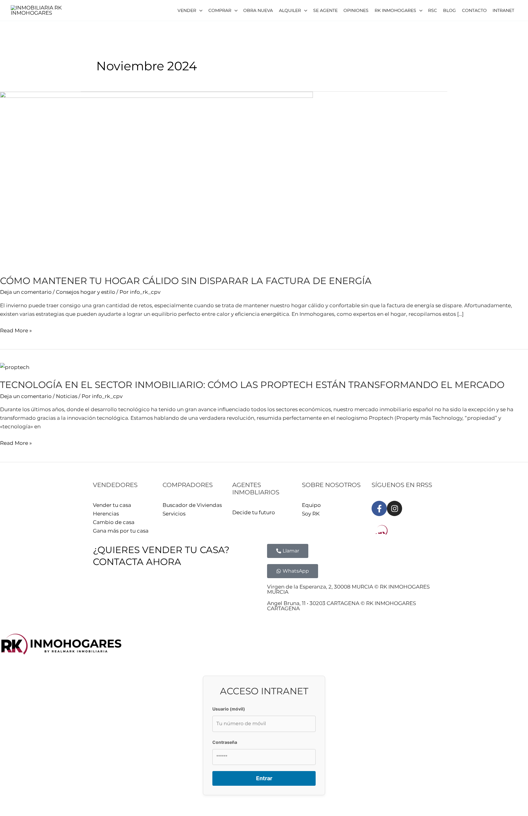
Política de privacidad (154, 588)
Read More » (16, 330)
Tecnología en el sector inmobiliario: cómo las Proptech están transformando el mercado (252, 384)
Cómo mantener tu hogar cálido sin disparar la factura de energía (186, 280)
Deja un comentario (26, 292)
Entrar (264, 778)
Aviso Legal (107, 588)
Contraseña (224, 742)
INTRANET (243, 588)
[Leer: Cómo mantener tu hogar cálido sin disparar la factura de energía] (156, 179)
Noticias (66, 396)
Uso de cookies (206, 588)
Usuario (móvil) (228, 708)
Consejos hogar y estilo (85, 292)
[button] (189, 10)
